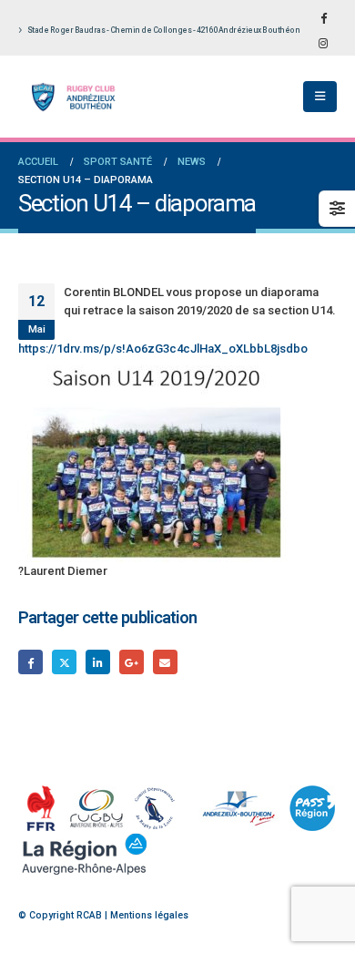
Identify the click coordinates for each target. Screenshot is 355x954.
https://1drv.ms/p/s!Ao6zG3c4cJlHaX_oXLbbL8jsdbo (163, 348)
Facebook (30, 662)
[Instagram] (323, 43)
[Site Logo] (68, 97)
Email (165, 662)
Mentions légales (149, 915)
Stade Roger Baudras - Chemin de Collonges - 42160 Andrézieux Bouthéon (163, 30)
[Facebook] (323, 17)
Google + (131, 662)
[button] (320, 96)
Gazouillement (64, 662)
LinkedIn (98, 662)
